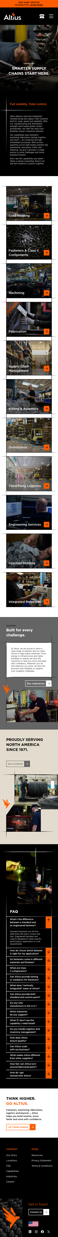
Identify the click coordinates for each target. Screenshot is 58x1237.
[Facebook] (42, 1231)
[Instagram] (36, 1231)
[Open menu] (51, 16)
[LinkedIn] (30, 1231)
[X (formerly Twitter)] (48, 1231)
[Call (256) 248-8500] (41, 16)
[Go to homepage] (12, 16)
